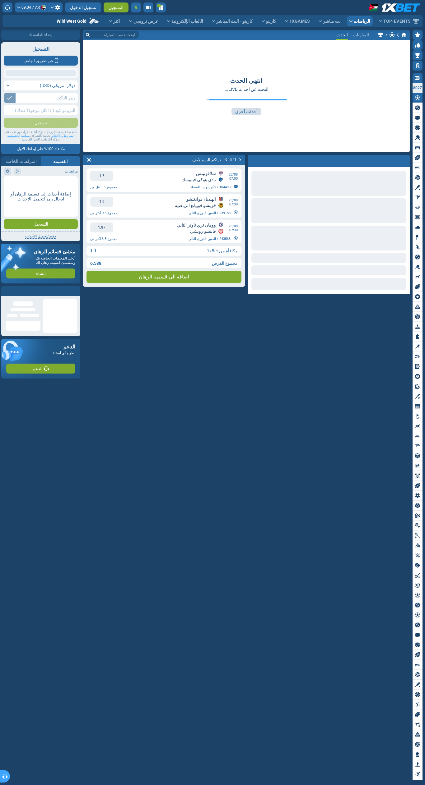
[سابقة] (240, 159)
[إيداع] (136, 7)
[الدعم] (7, 7)
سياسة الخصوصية (18, 180)
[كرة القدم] (392, 35)
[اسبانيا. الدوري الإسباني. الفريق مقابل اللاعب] (380, 35)
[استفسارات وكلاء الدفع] (148, 7)
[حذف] (89, 159)
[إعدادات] (55, 7)
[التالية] (226, 159)
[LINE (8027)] (404, 35)
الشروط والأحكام (63, 180)
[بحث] (87, 35)
